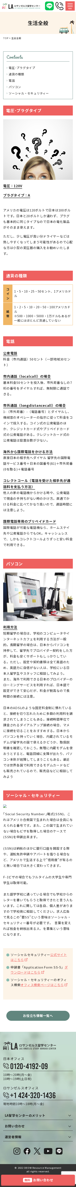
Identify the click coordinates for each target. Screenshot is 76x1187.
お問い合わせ (38, 1180)
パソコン (15, 87)
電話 (12, 80)
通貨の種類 (16, 74)
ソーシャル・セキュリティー (29, 93)
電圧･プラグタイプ (22, 68)
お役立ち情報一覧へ (38, 1015)
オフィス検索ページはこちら (42, 985)
